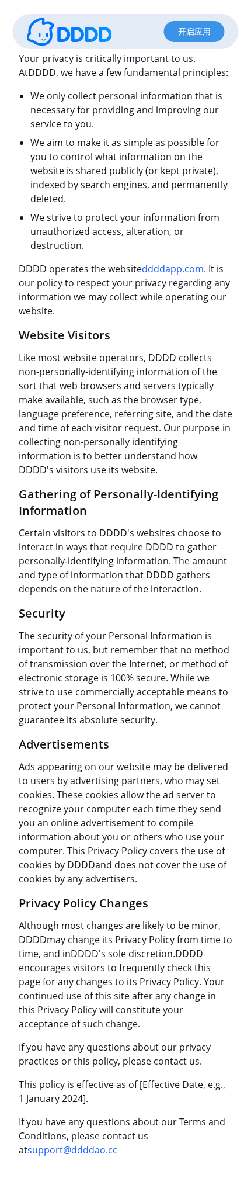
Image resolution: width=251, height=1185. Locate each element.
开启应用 (194, 31)
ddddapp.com (173, 268)
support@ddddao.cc (72, 1150)
